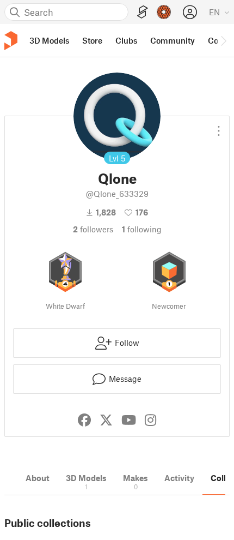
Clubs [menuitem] (126, 40)
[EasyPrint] (142, 12)
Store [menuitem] (92, 40)
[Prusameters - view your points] (164, 12)
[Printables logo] (10, 40)
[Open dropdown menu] (219, 126)
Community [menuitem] (172, 40)
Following (142, 229)
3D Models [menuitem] (49, 40)
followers (93, 229)
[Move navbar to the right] (223, 40)
